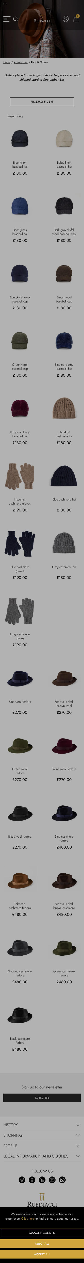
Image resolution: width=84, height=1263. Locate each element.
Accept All (42, 1254)
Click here (27, 1218)
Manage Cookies (42, 1233)
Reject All (42, 1244)
